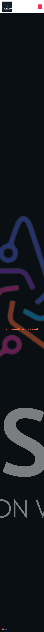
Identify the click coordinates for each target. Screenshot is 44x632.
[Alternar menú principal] (40, 6)
